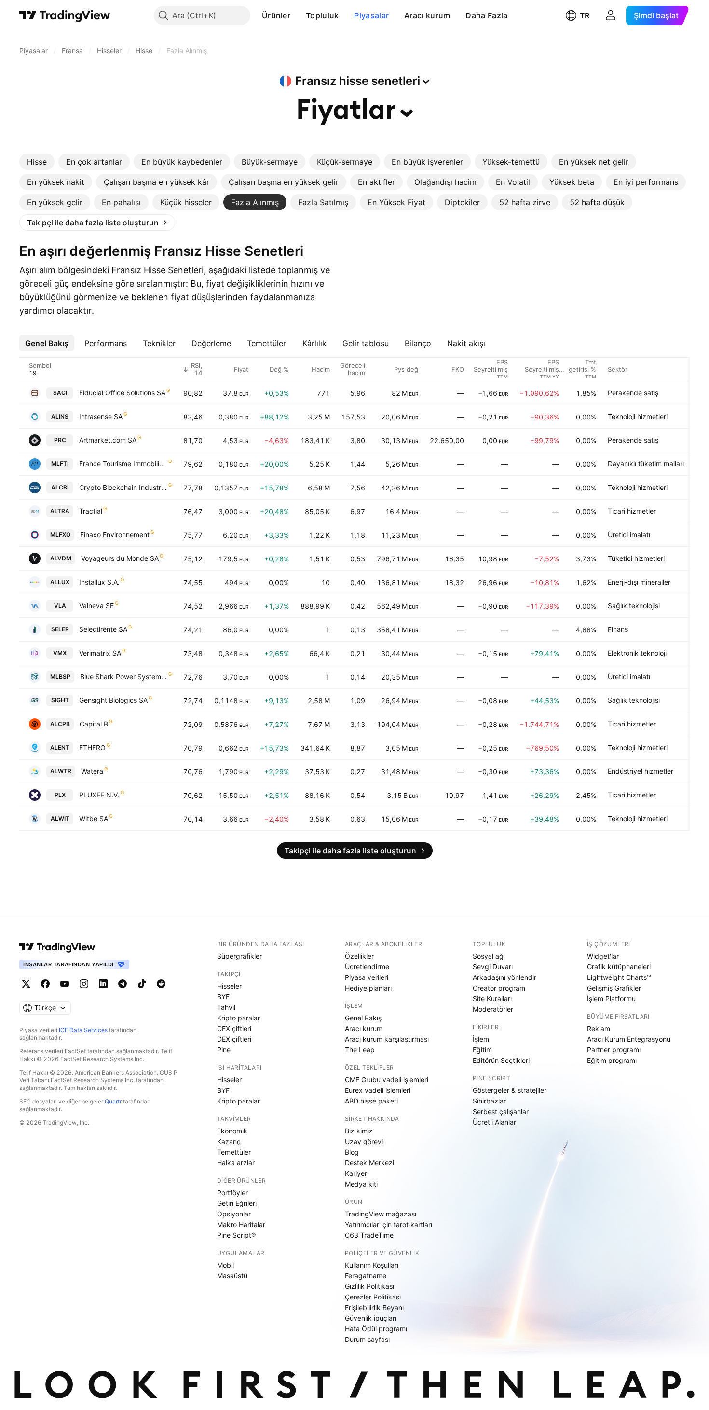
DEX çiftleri (234, 1039)
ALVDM (60, 558)
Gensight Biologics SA (113, 700)
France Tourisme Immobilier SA (123, 464)
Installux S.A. (99, 582)
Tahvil (226, 1007)
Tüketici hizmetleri (636, 558)
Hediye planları (368, 988)
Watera (92, 771)
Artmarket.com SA (107, 440)
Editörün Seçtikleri (501, 1060)
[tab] (37, 162)
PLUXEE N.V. (99, 795)
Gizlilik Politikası (369, 1286)
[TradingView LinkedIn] (103, 984)
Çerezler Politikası (373, 1297)
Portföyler (232, 1192)
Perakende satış (633, 393)
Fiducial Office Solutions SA (122, 393)
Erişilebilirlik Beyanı (374, 1307)
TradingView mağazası (380, 1214)
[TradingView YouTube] (64, 984)
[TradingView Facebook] (45, 984)
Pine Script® (236, 1235)
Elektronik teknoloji (637, 653)
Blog (352, 1152)
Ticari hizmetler (632, 511)
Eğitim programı (612, 1060)
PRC (60, 440)
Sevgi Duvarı (493, 967)
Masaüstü (232, 1275)
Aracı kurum (427, 15)
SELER (60, 629)
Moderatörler (493, 1009)
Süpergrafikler (239, 956)
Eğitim (482, 1050)
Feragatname (365, 1275)
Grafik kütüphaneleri (619, 967)
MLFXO (60, 534)
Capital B (94, 724)
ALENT (59, 747)
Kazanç (229, 1141)
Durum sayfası (367, 1339)
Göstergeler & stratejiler (509, 1090)
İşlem (481, 1039)
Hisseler (229, 986)
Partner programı (614, 1050)
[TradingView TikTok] (142, 984)
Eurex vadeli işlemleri (377, 1090)
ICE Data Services (83, 1029)
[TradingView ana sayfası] (64, 15)
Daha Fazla (486, 15)
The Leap (360, 1050)
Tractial (90, 511)
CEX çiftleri (234, 1028)
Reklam (598, 1028)
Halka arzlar (236, 1163)
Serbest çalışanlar (501, 1111)
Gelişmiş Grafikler (614, 988)
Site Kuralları (492, 998)
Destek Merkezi (369, 1163)
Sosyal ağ (488, 956)
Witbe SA (93, 818)
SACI (60, 392)
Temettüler (234, 1152)
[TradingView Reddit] (161, 984)
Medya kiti (361, 1184)
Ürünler (276, 15)
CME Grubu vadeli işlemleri (386, 1079)
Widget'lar (603, 956)
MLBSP (60, 676)
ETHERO (92, 747)
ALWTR (60, 771)
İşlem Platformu (611, 998)
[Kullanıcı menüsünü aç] (610, 15)
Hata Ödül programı (376, 1329)
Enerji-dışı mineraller (639, 582)
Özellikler (359, 956)
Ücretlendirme (367, 967)
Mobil (225, 1265)
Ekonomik (232, 1131)
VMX (60, 652)
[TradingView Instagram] (84, 984)
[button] (297, 15)
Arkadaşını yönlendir (504, 977)
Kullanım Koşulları (371, 1265)
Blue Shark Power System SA (123, 676)
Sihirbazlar (489, 1101)
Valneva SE (96, 605)
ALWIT (60, 818)
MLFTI (59, 463)
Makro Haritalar (241, 1224)
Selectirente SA (103, 629)
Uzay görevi (364, 1141)
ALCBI (59, 487)
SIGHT (60, 700)
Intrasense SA (101, 416)
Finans (618, 629)
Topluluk (322, 15)
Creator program (499, 988)
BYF (223, 996)
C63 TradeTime (369, 1235)
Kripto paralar (238, 1018)
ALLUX (59, 582)
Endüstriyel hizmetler (640, 771)
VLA (60, 605)
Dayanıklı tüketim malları (646, 464)
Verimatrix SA (100, 653)
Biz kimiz (359, 1131)
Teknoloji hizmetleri (638, 416)
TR (584, 15)
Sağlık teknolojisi (634, 605)
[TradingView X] (26, 984)
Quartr (113, 1101)
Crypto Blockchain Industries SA (123, 487)
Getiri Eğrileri (237, 1203)
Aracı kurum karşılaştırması (387, 1039)
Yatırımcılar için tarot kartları (388, 1224)
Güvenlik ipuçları (370, 1318)
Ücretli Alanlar (494, 1122)
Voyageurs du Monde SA (120, 558)
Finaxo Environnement (115, 534)
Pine (224, 1050)
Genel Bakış (363, 1018)
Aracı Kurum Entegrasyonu (628, 1039)
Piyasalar (371, 15)
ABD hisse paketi (371, 1101)
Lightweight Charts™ (619, 977)
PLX (60, 794)
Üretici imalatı (629, 534)
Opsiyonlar (234, 1214)
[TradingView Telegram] (122, 984)
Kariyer (356, 1173)
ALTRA (59, 511)
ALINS (59, 416)
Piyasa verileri (366, 977)
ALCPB (60, 723)
